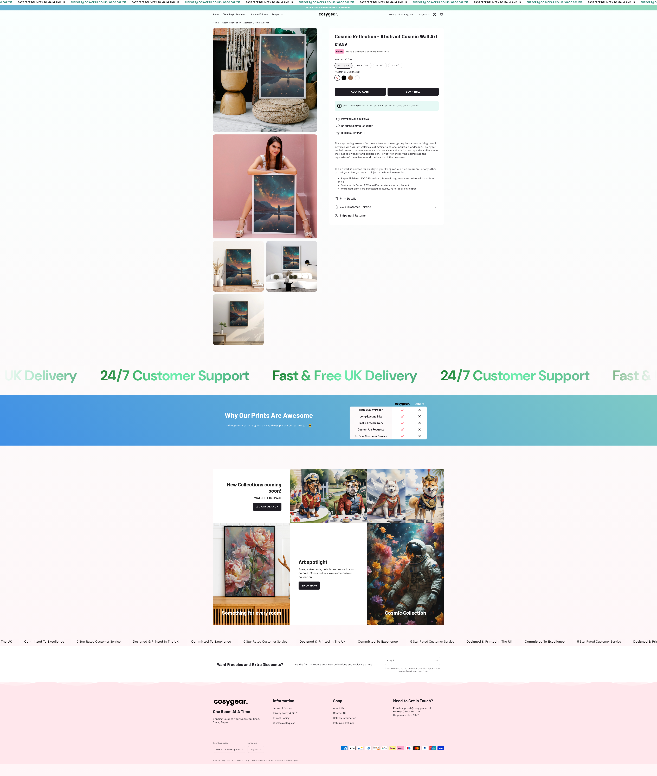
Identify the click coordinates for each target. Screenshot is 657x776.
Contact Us (339, 713)
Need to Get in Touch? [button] (413, 700)
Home (216, 23)
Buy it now (413, 92)
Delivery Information (344, 718)
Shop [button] (337, 700)
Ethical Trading (281, 718)
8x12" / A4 (343, 65)
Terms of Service (282, 708)
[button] (235, 14)
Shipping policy (293, 760)
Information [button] (283, 700)
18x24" (379, 65)
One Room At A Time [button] (231, 711)
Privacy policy (258, 760)
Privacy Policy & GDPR (285, 713)
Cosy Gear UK (227, 760)
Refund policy (243, 760)
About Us (338, 708)
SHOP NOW (309, 586)
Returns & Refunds (343, 723)
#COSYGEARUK (267, 506)
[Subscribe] (436, 661)
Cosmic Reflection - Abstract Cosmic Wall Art (245, 23)
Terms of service (275, 760)
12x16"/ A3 (362, 65)
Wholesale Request (284, 723)
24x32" (395, 65)
